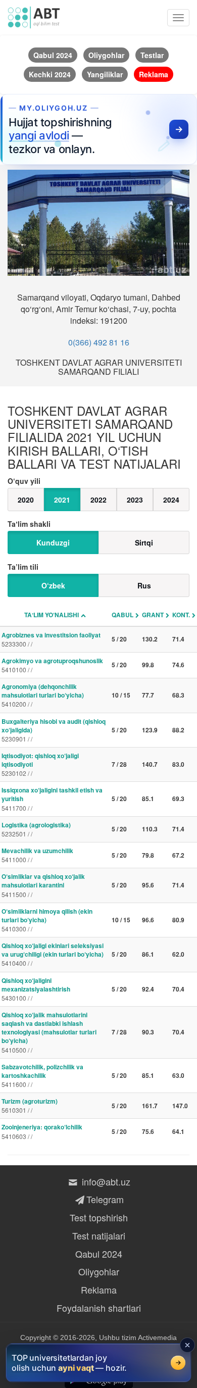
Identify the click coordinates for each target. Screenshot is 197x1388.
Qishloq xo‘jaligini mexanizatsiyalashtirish (36, 989)
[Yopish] (187, 1345)
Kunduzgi (53, 542)
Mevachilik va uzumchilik (37, 855)
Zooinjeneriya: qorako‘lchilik (42, 1131)
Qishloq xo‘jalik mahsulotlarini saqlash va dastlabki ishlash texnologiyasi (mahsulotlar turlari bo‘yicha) (49, 1032)
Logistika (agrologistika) (36, 829)
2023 (135, 499)
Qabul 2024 (98, 1253)
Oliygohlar (98, 1271)
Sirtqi (144, 542)
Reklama (99, 1289)
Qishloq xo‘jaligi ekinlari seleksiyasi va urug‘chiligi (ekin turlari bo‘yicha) (53, 954)
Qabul (122, 614)
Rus (144, 585)
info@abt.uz (104, 1181)
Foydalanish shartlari (99, 1307)
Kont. (181, 614)
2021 (62, 499)
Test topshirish (99, 1217)
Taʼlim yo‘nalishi (51, 614)
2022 (98, 499)
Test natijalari (98, 1235)
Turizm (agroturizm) (30, 1105)
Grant (153, 614)
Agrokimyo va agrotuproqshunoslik (52, 665)
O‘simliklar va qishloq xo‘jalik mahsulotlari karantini (43, 885)
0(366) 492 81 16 (98, 342)
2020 (26, 499)
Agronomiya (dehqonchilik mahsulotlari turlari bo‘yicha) (43, 695)
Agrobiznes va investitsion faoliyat (51, 639)
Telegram (104, 1199)
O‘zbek (53, 585)
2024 (171, 499)
